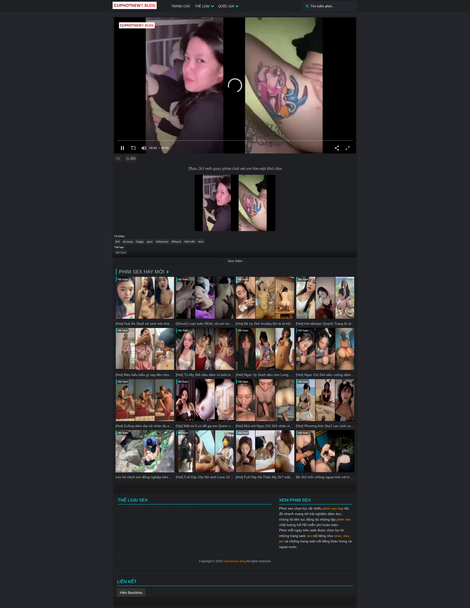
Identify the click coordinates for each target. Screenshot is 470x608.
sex (309, 536)
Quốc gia (226, 6)
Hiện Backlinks (131, 593)
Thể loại (202, 6)
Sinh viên (189, 241)
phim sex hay (333, 508)
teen (200, 241)
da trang (128, 241)
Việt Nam (120, 252)
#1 (118, 158)
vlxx (346, 536)
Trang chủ (180, 6)
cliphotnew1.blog (234, 561)
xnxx (337, 536)
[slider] (235, 141)
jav (281, 541)
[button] (235, 85)
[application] (235, 85)
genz (150, 241)
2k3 (117, 241)
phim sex (344, 519)
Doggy (140, 241)
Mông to (176, 241)
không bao (162, 241)
